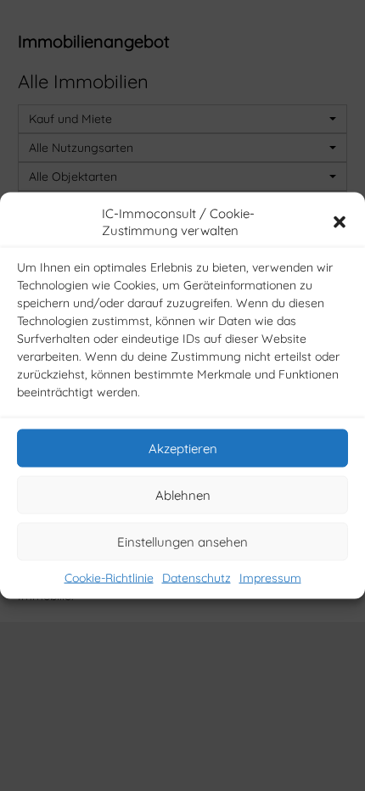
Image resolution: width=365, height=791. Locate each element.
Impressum (270, 578)
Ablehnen (183, 494)
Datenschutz (196, 578)
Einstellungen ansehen (182, 541)
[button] (339, 222)
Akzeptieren (183, 448)
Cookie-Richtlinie (109, 578)
